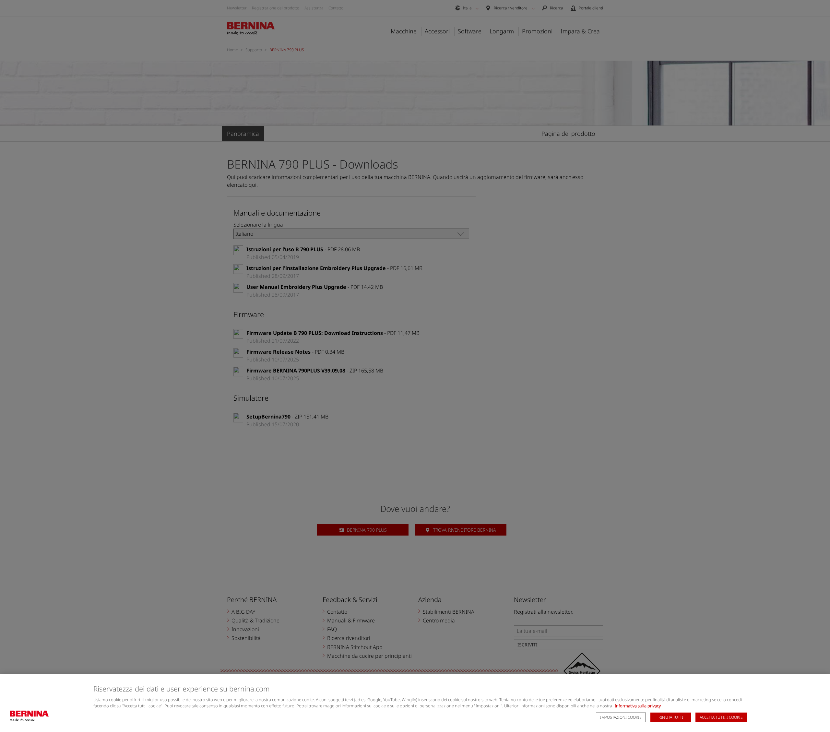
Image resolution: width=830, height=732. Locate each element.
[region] (415, 703)
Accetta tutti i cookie (721, 717)
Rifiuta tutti (670, 717)
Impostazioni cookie (621, 717)
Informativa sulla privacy (638, 706)
